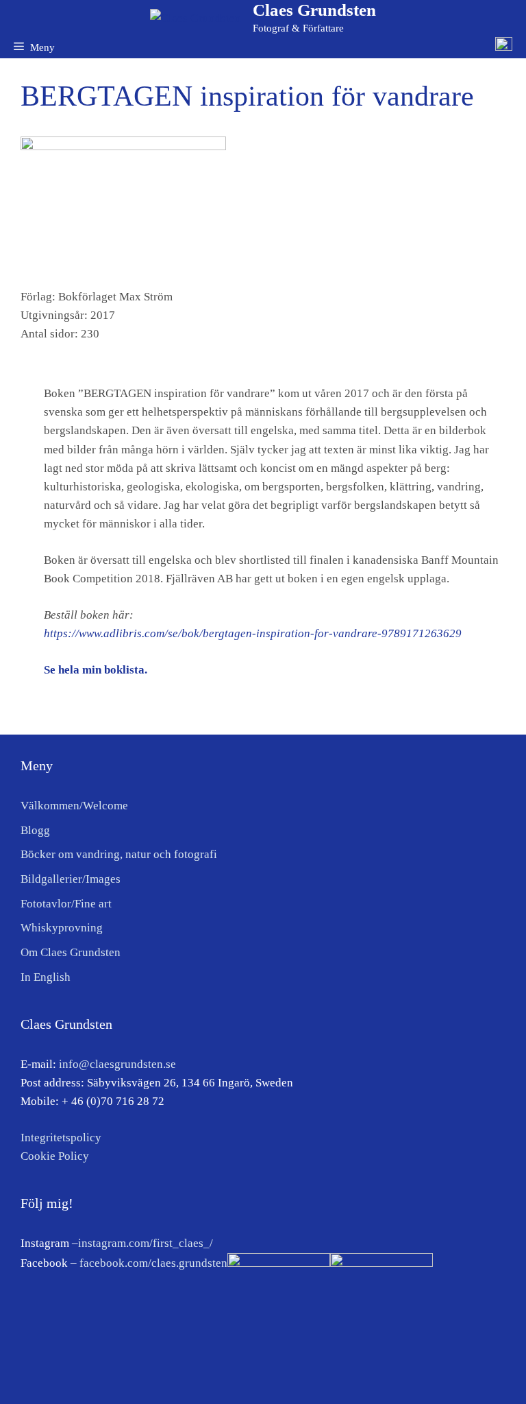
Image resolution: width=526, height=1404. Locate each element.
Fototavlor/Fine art (66, 903)
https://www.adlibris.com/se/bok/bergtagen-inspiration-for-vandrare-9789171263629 (253, 633)
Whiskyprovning (62, 927)
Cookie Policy (55, 1156)
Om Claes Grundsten (71, 952)
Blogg (35, 830)
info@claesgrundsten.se (117, 1064)
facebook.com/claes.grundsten (153, 1263)
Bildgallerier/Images (71, 878)
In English (46, 977)
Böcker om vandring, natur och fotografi (119, 854)
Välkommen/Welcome (74, 805)
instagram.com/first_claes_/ (145, 1243)
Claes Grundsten (314, 10)
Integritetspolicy (61, 1137)
